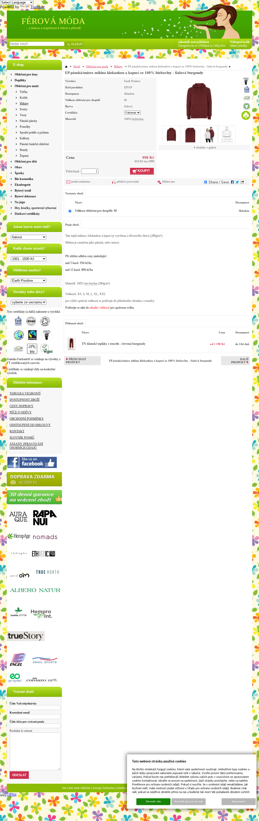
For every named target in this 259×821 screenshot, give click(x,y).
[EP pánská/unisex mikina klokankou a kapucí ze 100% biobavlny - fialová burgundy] (199, 100)
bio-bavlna (90, 283)
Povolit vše (153, 801)
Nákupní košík (240, 42)
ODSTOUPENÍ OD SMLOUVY (30, 425)
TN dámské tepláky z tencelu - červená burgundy (113, 344)
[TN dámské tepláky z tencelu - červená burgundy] (72, 349)
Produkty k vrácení (21, 730)
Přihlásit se (205, 45)
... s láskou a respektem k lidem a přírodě (53, 28)
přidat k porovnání (128, 181)
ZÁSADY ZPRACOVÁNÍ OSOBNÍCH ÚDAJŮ (26, 445)
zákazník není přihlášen (193, 42)
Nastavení (238, 801)
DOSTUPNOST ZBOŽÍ (24, 400)
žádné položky (238, 45)
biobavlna (137, 118)
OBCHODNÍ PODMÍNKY (27, 418)
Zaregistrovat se (187, 45)
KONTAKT (17, 431)
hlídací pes (168, 181)
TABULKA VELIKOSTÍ (25, 393)
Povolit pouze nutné (189, 801)
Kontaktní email (20, 712)
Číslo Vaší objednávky (23, 703)
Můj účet (219, 45)
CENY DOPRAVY (21, 406)
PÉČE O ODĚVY (21, 412)
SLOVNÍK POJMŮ (22, 437)
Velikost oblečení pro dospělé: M (96, 211)
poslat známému (80, 181)
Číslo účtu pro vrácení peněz (27, 721)
